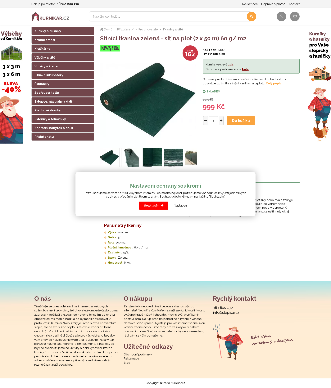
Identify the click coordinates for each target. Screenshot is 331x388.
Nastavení (180, 205)
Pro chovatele (148, 29)
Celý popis (273, 83)
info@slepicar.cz (226, 312)
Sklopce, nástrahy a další (53, 101)
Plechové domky (47, 110)
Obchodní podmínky (138, 354)
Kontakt (294, 4)
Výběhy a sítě (44, 57)
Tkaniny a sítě (173, 29)
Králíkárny (42, 49)
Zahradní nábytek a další (53, 128)
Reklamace (250, 4)
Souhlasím (151, 205)
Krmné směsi (44, 40)
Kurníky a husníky (47, 31)
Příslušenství (44, 137)
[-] (205, 120)
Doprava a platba (273, 4)
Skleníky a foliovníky (50, 119)
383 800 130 (223, 307)
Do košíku (241, 120)
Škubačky (41, 84)
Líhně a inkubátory (48, 75)
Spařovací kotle (46, 93)
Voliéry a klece (46, 66)
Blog (127, 362)
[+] (221, 120)
